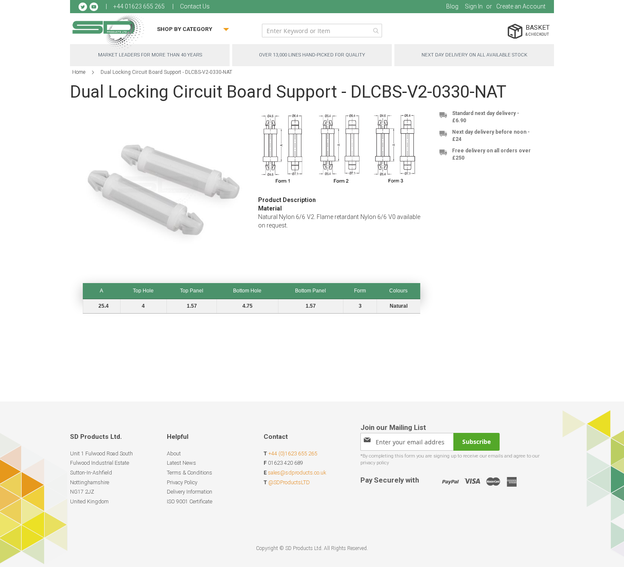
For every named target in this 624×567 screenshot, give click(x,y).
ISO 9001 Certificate (189, 501)
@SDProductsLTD (289, 482)
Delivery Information (189, 491)
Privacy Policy (182, 482)
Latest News (181, 463)
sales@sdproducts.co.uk (297, 472)
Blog (452, 6)
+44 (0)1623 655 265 (292, 453)
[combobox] (322, 30)
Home (78, 72)
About (174, 453)
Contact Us (195, 6)
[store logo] (108, 31)
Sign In (474, 6)
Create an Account (520, 6)
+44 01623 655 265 (139, 6)
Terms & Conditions (189, 472)
